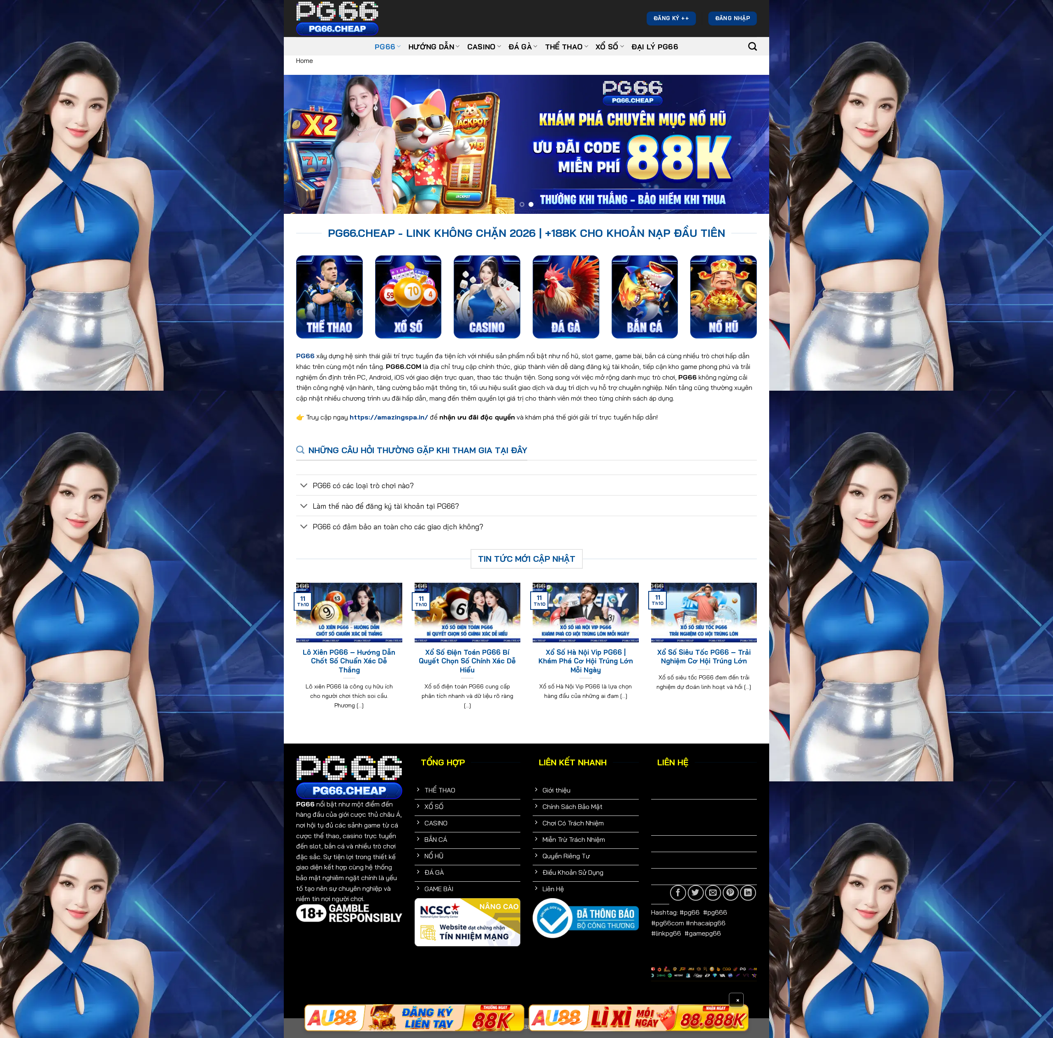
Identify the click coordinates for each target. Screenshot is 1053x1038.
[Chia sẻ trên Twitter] (696, 893)
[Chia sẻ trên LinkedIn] (748, 893)
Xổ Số (607, 46)
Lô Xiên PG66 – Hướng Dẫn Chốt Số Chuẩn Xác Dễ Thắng (349, 661)
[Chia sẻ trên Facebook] (678, 893)
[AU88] (639, 1017)
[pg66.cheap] (337, 18)
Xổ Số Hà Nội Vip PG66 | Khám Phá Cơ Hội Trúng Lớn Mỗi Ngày (585, 661)
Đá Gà (520, 46)
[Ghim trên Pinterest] (731, 893)
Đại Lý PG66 (654, 46)
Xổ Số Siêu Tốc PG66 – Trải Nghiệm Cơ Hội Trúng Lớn (704, 656)
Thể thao (564, 46)
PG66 (385, 46)
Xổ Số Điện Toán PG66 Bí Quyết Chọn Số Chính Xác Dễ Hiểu (467, 661)
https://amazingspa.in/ (389, 417)
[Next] (749, 144)
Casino (481, 46)
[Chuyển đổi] (304, 486)
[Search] (752, 46)
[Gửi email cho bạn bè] (713, 893)
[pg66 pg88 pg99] (414, 1017)
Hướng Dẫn (431, 46)
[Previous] (304, 144)
